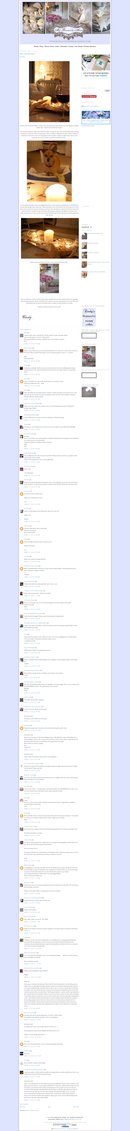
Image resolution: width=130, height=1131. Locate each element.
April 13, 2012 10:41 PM (32, 1037)
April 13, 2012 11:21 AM (32, 948)
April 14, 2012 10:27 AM (32, 1056)
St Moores (26, 1051)
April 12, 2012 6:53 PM (32, 561)
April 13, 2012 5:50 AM (32, 809)
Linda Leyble (27, 840)
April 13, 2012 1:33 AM (32, 750)
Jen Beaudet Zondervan (30, 657)
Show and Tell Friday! (27, 54)
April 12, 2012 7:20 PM (32, 618)
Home (36, 46)
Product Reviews (90, 46)
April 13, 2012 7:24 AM (32, 878)
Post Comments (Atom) (33, 1110)
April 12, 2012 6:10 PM (32, 420)
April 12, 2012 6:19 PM (32, 462)
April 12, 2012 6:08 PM (32, 410)
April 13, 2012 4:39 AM (32, 782)
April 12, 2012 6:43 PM (32, 521)
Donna (26, 365)
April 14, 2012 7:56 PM (32, 1065)
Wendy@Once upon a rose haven (32, 706)
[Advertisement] (96, 140)
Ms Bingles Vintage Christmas (32, 670)
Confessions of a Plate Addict (31, 403)
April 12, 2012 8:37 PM (32, 666)
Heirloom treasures (29, 1012)
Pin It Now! (23, 57)
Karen (25, 390)
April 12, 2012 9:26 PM (32, 711)
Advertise (63, 46)
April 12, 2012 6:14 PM (32, 429)
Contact (71, 46)
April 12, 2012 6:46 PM (32, 552)
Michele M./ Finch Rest (30, 952)
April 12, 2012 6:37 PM (32, 487)
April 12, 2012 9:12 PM (32, 702)
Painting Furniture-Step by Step (95, 233)
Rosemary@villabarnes (30, 415)
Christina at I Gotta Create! (31, 566)
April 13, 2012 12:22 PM (32, 977)
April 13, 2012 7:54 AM (32, 903)
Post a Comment (24, 1104)
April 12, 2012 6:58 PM (32, 577)
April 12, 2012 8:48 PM (32, 677)
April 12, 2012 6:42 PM (32, 504)
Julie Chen (27, 725)
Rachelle (26, 479)
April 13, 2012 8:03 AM (32, 912)
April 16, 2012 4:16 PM (32, 1100)
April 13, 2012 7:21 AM (32, 860)
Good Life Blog (28, 907)
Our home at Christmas (92, 243)
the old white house (29, 581)
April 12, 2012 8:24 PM (32, 653)
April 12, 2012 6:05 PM (32, 343)
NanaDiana (27, 786)
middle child (27, 697)
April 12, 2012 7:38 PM (32, 630)
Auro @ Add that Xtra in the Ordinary (33, 1069)
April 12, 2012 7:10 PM (32, 586)
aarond (26, 937)
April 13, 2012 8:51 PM (32, 1008)
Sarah (25, 378)
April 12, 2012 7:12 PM (32, 596)
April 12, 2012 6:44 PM (32, 535)
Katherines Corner (28, 775)
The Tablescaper (28, 466)
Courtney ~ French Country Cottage (33, 590)
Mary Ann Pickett (28, 916)
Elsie (25, 634)
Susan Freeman (28, 348)
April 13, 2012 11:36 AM (32, 964)
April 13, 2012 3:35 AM (32, 770)
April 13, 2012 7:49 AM (32, 893)
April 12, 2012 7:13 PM (32, 609)
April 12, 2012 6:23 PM (32, 475)
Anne (25, 797)
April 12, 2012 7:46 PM (32, 643)
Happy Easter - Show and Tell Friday (96, 272)
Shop (41, 46)
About (46, 46)
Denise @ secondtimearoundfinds (32, 897)
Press (52, 46)
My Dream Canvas (29, 926)
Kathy (25, 813)
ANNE (25, 539)
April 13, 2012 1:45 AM (32, 759)
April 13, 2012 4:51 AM (32, 793)
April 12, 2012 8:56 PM (32, 693)
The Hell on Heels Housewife (31, 968)
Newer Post (23, 1107)
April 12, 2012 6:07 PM (32, 386)
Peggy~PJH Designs (29, 647)
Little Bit (26, 556)
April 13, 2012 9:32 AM (32, 933)
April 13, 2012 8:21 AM (32, 921)
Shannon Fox (27, 882)
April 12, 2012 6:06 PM (32, 374)
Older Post (76, 1107)
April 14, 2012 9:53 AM (32, 1046)
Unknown (26, 491)
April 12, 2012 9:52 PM (32, 721)
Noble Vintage (28, 865)
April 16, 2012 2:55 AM (32, 1076)
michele (26, 508)
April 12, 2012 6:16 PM (32, 448)
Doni (25, 332)
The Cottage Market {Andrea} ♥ (32, 763)
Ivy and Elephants (28, 433)
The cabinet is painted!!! (93, 252)
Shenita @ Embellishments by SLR (33, 613)
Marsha (26, 424)
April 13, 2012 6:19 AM (32, 835)
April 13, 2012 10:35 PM (32, 1020)
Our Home (79, 46)
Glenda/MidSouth (28, 453)
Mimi (25, 1041)
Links (57, 46)
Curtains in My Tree (29, 826)
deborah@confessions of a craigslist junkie (35, 623)
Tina (25, 1060)
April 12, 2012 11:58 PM (32, 730)
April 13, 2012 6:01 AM (32, 822)
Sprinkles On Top (74, 1119)
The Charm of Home (29, 600)
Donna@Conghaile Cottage (31, 682)
